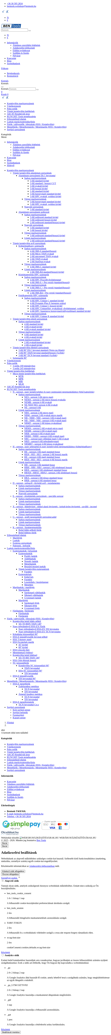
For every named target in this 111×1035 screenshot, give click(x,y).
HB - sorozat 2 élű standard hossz (39, 465)
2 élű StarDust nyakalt (40, 261)
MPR (20, 379)
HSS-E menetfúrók (21, 684)
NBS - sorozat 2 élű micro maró (38, 413)
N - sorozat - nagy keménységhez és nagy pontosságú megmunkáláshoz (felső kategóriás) (53, 392)
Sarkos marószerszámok (35, 178)
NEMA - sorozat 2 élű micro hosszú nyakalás (45, 399)
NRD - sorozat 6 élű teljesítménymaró (41, 441)
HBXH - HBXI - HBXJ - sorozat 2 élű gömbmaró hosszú (50, 472)
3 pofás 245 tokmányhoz (24, 368)
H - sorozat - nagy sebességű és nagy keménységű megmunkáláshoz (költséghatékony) (52, 446)
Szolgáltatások (13, 63)
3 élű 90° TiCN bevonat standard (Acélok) (37, 355)
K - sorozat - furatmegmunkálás (27, 527)
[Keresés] (29, 30)
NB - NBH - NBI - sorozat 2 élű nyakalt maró (45, 418)
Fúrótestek (23, 616)
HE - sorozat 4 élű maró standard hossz (42, 457)
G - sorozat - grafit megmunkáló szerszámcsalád (34, 517)
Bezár (4, 846)
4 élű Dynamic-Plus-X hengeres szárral (48, 303)
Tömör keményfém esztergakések (33, 569)
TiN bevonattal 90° (27, 678)
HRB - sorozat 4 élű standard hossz (40, 480)
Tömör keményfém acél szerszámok (29, 243)
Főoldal (10, 722)
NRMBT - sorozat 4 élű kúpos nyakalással (43, 444)
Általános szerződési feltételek (26, 45)
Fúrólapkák (23, 613)
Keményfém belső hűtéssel (25, 655)
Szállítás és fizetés (21, 53)
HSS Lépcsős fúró (21, 650)
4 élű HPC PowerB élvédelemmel (45, 280)
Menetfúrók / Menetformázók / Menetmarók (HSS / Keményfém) (36, 127)
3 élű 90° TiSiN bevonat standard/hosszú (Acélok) (41, 353)
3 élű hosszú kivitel (39, 188)
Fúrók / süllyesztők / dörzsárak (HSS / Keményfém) (30, 124)
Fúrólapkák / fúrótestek (23, 611)
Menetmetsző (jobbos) (23, 652)
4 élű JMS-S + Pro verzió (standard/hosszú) (50, 282)
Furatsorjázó (18, 715)
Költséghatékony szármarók (31, 246)
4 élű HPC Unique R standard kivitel (47, 316)
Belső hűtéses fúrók (27, 532)
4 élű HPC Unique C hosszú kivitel (46, 306)
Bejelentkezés (13, 73)
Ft (8, 17)
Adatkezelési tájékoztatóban (42, 866)
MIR (20, 381)
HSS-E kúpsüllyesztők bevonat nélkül (30, 637)
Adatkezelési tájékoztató (24, 48)
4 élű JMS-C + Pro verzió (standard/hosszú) (50, 287)
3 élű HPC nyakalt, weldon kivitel (45, 196)
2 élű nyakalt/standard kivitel (37, 342)
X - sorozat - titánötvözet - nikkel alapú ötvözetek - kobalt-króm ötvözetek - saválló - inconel (55, 506)
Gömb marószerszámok (35, 238)
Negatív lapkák (31, 561)
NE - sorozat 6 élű (32, 407)
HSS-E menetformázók (23, 702)
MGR (21, 384)
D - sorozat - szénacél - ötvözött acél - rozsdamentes (36, 483)
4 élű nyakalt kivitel (33, 327)
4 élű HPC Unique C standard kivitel (47, 300)
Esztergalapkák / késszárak (25, 551)
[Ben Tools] (11, 27)
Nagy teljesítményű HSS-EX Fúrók (29, 626)
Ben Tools (41, 840)
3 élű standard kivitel (39, 181)
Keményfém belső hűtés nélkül (27, 621)
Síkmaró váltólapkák (33, 595)
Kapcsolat (11, 58)
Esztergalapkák (25, 553)
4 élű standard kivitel (33, 324)
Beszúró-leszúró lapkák (35, 566)
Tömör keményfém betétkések (21, 111)
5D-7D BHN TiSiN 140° (30, 624)
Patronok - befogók (21, 545)
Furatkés (28, 571)
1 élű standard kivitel (39, 191)
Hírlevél (10, 165)
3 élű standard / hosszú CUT (43, 183)
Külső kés (28, 577)
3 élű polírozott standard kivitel (44, 217)
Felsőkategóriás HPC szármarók (33, 295)
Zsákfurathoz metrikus (28, 686)
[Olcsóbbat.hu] (9, 833)
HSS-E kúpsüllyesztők (23, 676)
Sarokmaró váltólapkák (34, 592)
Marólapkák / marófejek (24, 587)
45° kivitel (23, 644)
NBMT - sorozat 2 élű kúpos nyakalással (43, 423)
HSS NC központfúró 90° (30, 671)
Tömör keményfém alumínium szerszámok (32, 173)
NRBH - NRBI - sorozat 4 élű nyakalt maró (44, 436)
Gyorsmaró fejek (32, 608)
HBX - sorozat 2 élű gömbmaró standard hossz (45, 470)
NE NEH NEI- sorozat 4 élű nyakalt (41, 405)
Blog (9, 61)
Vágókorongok (14, 106)
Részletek (5, 952)
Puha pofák (12, 108)
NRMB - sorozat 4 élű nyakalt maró (40, 431)
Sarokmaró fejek (31, 603)
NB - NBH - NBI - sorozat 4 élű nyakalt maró (45, 420)
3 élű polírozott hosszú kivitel (43, 220)
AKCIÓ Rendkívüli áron (18, 114)
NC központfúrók (21, 663)
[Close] (2, 86)
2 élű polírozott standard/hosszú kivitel (47, 222)
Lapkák (16, 540)
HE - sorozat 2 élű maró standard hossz (42, 452)
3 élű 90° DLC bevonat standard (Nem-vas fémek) (41, 350)
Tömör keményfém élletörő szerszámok (31, 347)
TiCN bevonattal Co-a (28, 704)
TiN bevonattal (31, 673)
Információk (12, 42)
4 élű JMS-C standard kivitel (43, 267)
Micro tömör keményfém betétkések (29, 373)
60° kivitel (23, 647)
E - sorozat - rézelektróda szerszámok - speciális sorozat (38, 496)
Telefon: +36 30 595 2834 (19, 816)
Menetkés (28, 585)
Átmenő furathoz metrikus (30, 694)
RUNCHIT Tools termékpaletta (21, 116)
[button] (4, 68)
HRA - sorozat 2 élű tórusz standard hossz (43, 478)
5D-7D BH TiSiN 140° (29, 658)
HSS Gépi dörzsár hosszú (24, 660)
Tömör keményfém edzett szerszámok (30, 319)
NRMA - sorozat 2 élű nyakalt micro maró (43, 428)
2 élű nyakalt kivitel (33, 345)
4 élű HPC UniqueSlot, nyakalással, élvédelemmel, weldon (57, 308)
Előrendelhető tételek (16, 119)
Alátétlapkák (30, 558)
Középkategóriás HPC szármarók (33, 274)
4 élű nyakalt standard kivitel (37, 329)
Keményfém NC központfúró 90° (33, 665)
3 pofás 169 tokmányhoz (24, 366)
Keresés (4, 89)
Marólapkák (23, 590)
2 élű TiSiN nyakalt (39, 259)
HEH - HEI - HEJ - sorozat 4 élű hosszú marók (45, 459)
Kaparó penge (19, 717)
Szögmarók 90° (20, 358)
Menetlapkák (30, 564)
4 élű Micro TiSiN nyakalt (42, 254)
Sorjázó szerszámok (16, 129)
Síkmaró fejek (30, 605)
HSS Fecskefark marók (23, 642)
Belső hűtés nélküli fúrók (29, 530)
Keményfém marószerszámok (20, 103)
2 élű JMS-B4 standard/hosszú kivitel (47, 272)
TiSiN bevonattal (32, 668)
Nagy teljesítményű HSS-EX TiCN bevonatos (39, 631)
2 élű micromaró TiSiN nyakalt (44, 256)
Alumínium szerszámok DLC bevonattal (36, 175)
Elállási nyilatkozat (21, 50)
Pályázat (16, 55)
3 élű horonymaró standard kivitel (45, 194)
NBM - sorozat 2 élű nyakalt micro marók (43, 415)
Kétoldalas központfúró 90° (25, 634)
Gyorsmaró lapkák (32, 598)
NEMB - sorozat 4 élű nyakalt (38, 402)
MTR (21, 376)
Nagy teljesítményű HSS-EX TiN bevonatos (38, 629)
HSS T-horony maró (22, 639)
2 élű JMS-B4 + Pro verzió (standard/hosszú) (50, 293)
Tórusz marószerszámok (35, 199)
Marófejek (17, 538)
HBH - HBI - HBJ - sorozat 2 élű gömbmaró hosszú (48, 467)
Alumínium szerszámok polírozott (33, 212)
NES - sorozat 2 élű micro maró (38, 397)
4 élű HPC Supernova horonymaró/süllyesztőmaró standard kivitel (60, 311)
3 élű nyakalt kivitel (39, 186)
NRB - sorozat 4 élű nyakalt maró (39, 433)
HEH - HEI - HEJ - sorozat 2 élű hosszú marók (45, 454)
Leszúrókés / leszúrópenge (36, 582)
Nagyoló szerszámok (33, 207)
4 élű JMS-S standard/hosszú (43, 251)
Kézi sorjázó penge (21, 710)
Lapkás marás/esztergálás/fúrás (21, 121)
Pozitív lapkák (30, 556)
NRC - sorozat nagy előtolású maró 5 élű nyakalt (46, 439)
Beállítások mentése (11, 1032)
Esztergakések (25, 574)
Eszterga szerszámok (22, 543)
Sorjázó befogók (20, 712)
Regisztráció (12, 76)
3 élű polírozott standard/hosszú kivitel (47, 235)
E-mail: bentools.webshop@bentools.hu (25, 814)
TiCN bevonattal (31, 689)
